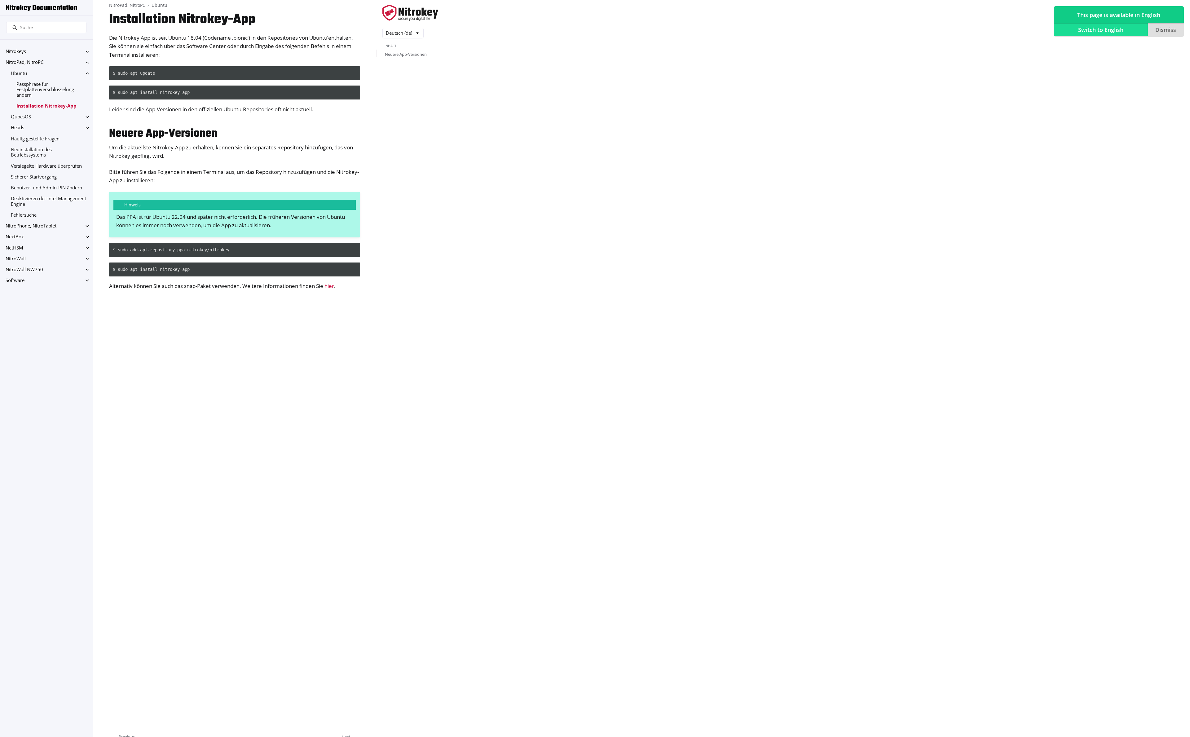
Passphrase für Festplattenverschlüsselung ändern (45, 89)
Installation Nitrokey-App (46, 106)
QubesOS (21, 117)
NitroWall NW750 (24, 269)
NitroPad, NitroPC (24, 62)
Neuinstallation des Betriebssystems (31, 152)
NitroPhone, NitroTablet (31, 226)
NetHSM (14, 248)
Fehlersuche (24, 215)
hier (329, 285)
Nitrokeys (16, 51)
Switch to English (1100, 29)
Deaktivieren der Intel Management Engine (48, 202)
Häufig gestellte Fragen (35, 138)
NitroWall (16, 258)
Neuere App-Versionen (406, 54)
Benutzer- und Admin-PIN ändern (46, 187)
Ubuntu (19, 73)
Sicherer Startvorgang (34, 177)
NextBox (15, 237)
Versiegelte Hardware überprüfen (46, 166)
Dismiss (1165, 29)
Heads (17, 128)
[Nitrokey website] (410, 13)
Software (15, 280)
